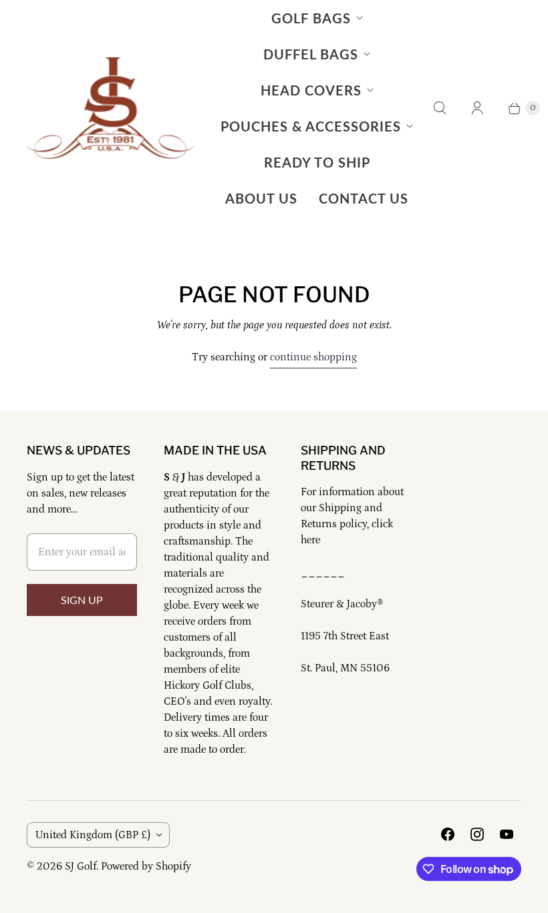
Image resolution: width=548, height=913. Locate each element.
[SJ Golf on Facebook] (447, 834)
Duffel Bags (310, 54)
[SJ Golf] (110, 108)
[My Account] (477, 108)
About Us (261, 198)
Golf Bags (311, 18)
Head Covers (311, 90)
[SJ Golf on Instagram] (477, 834)
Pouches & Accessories (311, 126)
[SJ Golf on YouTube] (506, 834)
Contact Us (363, 198)
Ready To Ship (317, 162)
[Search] (439, 108)
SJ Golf (80, 866)
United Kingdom (92, 835)
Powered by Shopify (146, 866)
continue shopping (313, 357)
